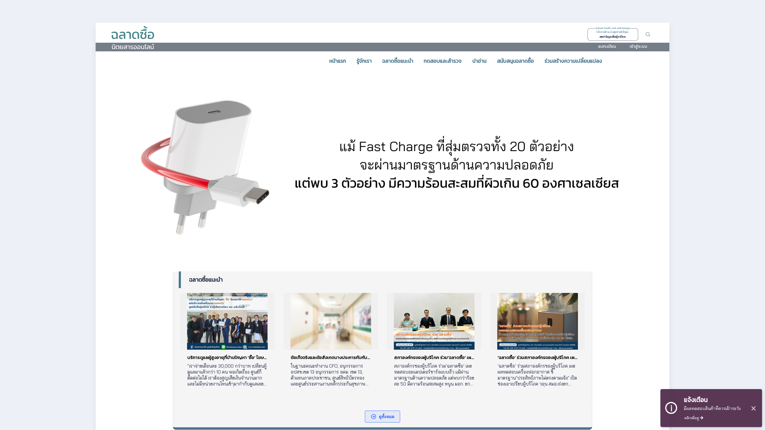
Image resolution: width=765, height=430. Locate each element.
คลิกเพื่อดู (692, 417)
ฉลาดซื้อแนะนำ (206, 279)
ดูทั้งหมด (386, 416)
